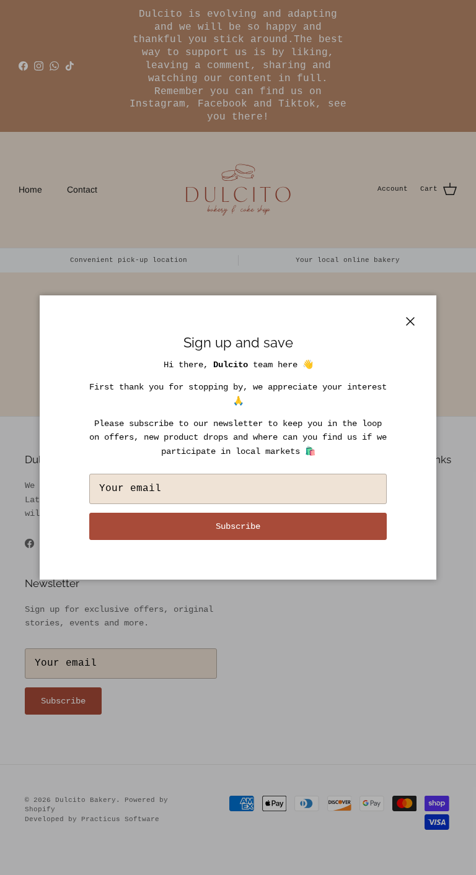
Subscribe (238, 526)
